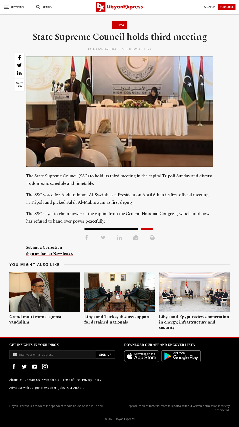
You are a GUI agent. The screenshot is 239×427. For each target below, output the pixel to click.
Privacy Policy (91, 380)
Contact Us (32, 380)
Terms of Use (70, 380)
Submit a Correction (44, 247)
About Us (15, 380)
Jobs (62, 388)
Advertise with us (21, 388)
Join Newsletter (45, 388)
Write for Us (50, 380)
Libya (119, 25)
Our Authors (75, 388)
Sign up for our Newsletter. (49, 254)
